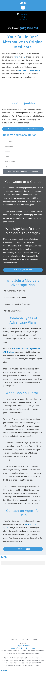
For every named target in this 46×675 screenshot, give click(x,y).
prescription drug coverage (28, 70)
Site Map (4, 670)
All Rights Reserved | (23, 645)
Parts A (17, 57)
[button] (23, 8)
